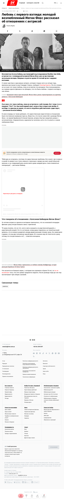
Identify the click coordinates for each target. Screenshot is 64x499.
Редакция (4, 363)
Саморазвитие (47, 417)
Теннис (26, 433)
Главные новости (9, 387)
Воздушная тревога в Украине (32, 394)
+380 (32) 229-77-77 (13, 473)
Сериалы (26, 418)
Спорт (26, 427)
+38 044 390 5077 (38, 346)
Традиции (22, 3)
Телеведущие (5, 371)
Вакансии (45, 363)
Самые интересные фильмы (31, 409)
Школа (45, 413)
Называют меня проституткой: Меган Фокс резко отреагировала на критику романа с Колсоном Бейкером (31, 96)
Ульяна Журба (10, 25)
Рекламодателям (6, 373)
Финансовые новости (10, 413)
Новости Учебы (48, 407)
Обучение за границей (49, 420)
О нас (3, 361)
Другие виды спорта (29, 437)
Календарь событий (33, 3)
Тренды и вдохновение (11, 433)
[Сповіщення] (61, 3)
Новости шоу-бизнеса (14, 8)
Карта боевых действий (30, 390)
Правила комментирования (29, 374)
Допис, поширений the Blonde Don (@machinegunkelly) (17, 214)
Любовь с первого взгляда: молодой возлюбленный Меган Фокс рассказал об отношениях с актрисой (41, 8)
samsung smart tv (35, 482)
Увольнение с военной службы (52, 387)
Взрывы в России (28, 400)
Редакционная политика (8, 366)
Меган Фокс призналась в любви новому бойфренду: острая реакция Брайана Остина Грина (29, 266)
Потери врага (27, 402)
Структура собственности (49, 366)
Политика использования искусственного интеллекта (29, 364)
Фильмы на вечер (28, 413)
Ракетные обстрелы (29, 387)
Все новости (8, 385)
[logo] (12, 3)
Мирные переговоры (29, 392)
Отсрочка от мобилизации (50, 396)
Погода (7, 398)
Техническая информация (29, 377)
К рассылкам (53, 447)
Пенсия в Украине (9, 422)
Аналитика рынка (9, 429)
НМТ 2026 (46, 415)
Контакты (45, 361)
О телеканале (5, 368)
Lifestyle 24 (4, 8)
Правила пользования (7, 376)
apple (17, 482)
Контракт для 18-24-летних (51, 394)
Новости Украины (9, 390)
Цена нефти (8, 409)
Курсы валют (8, 411)
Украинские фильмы (29, 411)
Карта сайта (46, 371)
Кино (25, 407)
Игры (44, 373)
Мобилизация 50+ (48, 390)
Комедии (26, 416)
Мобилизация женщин (49, 392)
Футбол (26, 431)
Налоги (7, 420)
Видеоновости (8, 394)
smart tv (26, 482)
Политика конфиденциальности (30, 361)
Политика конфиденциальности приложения (30, 368)
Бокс (25, 429)
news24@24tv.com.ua (8, 346)
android (8, 482)
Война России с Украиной (32, 385)
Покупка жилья (9, 431)
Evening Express (45, 85)
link (33, 353)
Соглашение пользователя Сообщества (29, 371)
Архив (44, 368)
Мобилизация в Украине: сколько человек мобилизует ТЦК (51, 400)
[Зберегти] (56, 31)
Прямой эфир (8, 392)
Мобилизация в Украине (51, 385)
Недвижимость (9, 427)
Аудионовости (8, 396)
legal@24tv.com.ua (22, 475)
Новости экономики (11, 407)
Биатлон (26, 435)
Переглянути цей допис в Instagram (12, 193)
